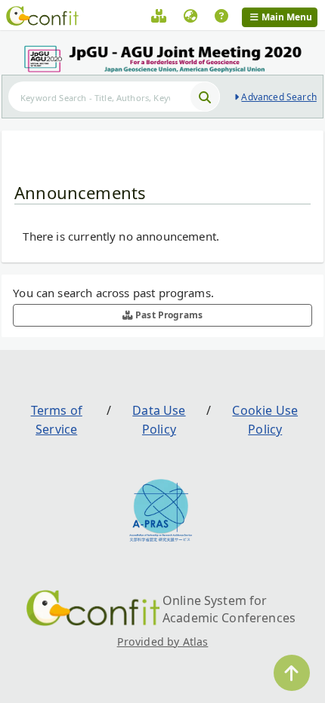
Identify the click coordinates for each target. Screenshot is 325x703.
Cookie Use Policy (265, 420)
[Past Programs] (158, 18)
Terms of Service (56, 420)
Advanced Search (278, 97)
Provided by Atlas (163, 641)
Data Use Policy (158, 420)
